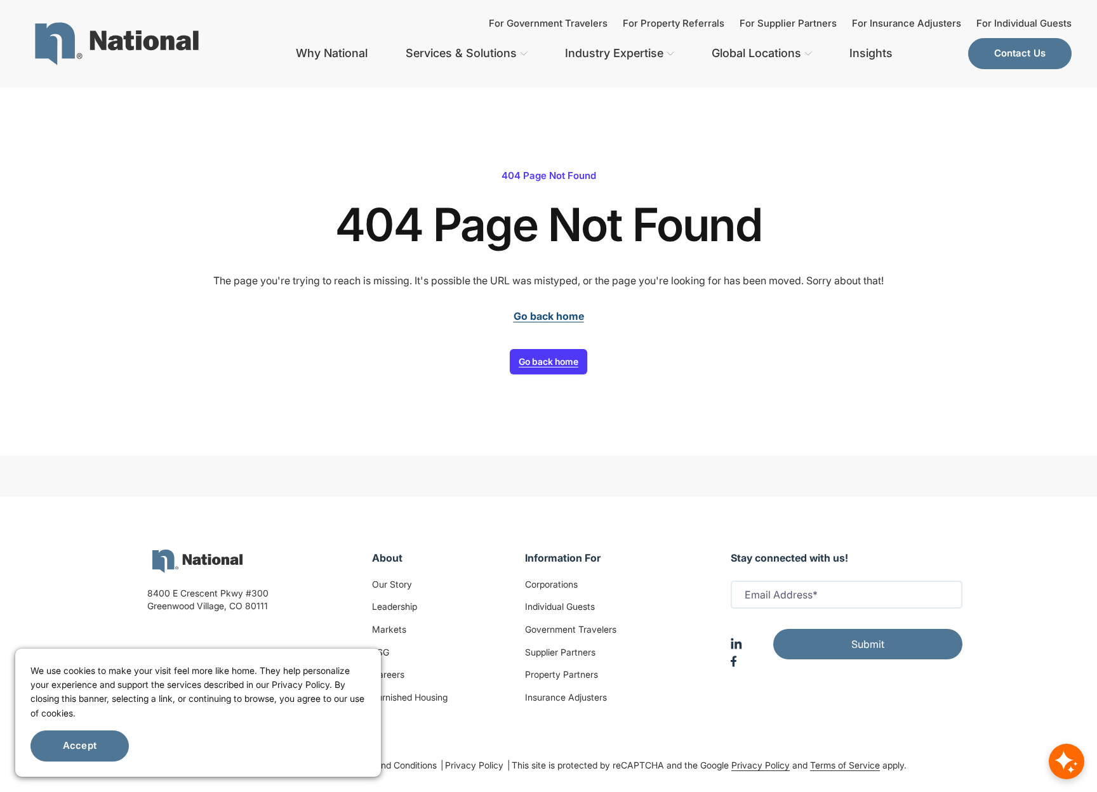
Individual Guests (560, 606)
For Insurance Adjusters (906, 23)
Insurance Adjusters (566, 697)
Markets (389, 629)
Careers (388, 674)
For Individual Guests (1024, 23)
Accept (79, 745)
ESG (380, 652)
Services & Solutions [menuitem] (461, 53)
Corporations (551, 584)
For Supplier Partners (788, 23)
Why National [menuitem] (332, 53)
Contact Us (1020, 53)
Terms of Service (845, 765)
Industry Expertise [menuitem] (614, 53)
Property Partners (561, 674)
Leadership (394, 606)
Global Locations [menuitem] (756, 53)
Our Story (392, 584)
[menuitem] (116, 44)
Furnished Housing (410, 697)
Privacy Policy (475, 765)
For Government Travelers (548, 23)
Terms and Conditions (393, 765)
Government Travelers (570, 629)
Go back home (548, 361)
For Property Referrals (673, 23)
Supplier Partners (560, 652)
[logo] (197, 561)
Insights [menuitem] (871, 53)
